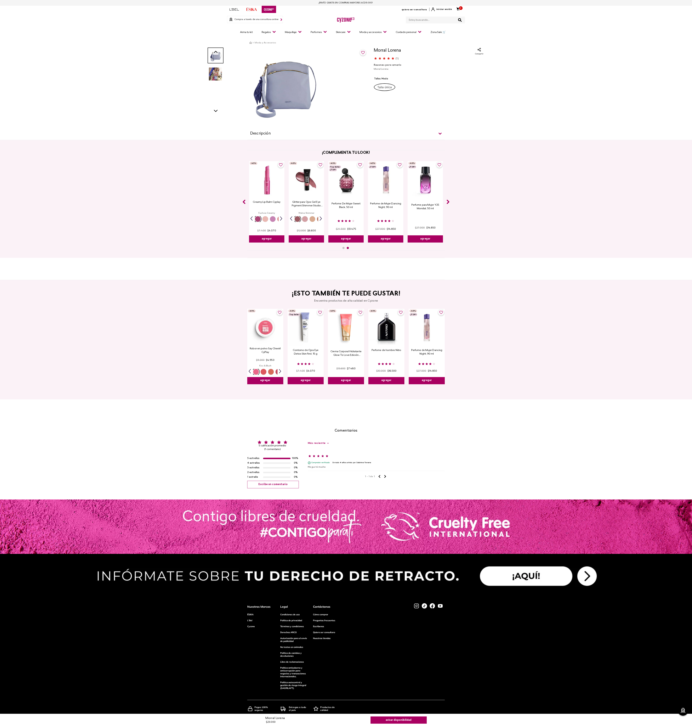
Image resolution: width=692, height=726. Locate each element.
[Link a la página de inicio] (250, 42)
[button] (384, 87)
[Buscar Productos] (460, 20)
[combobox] (435, 19)
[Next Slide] (448, 201)
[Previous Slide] (244, 201)
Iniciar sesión (444, 9)
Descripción (260, 133)
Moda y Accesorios (265, 43)
